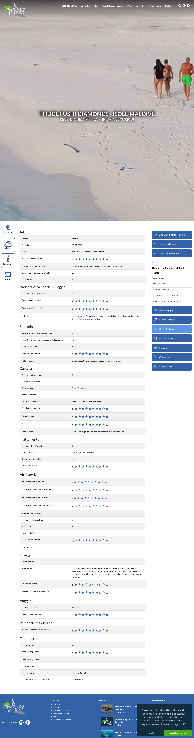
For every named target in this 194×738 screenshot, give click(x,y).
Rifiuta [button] (151, 733)
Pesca (145, 6)
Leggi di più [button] (179, 724)
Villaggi (96, 6)
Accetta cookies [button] (178, 733)
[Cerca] (179, 5)
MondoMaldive (16, 10)
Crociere (121, 6)
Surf (137, 6)
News (55, 716)
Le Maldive (85, 6)
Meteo (168, 6)
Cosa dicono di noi (61, 713)
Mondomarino (156, 6)
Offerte (56, 704)
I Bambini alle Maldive (62, 719)
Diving (130, 6)
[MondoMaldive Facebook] (188, 6)
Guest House (108, 6)
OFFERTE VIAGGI (70, 6)
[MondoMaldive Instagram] (184, 6)
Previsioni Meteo (60, 710)
